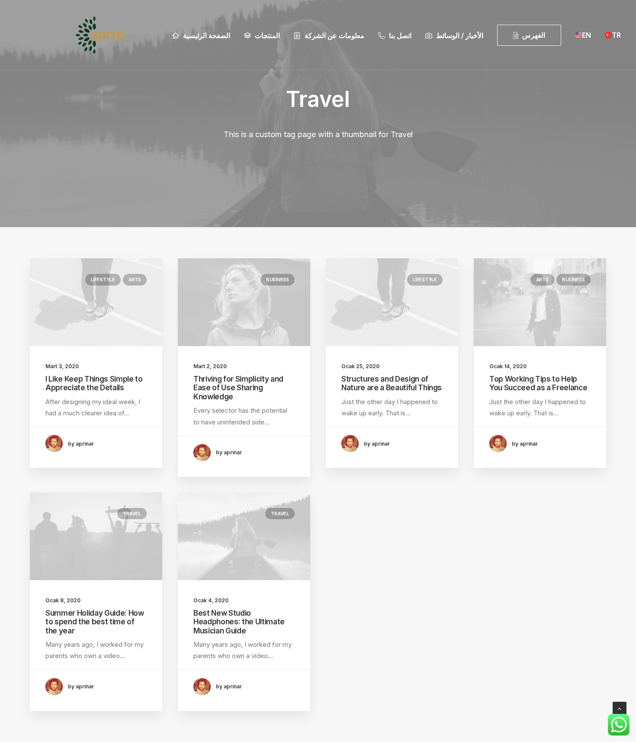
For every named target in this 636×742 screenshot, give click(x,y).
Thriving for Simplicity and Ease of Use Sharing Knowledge (238, 388)
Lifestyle (103, 279)
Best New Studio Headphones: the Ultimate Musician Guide (239, 622)
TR (616, 35)
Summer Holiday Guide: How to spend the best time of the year (94, 622)
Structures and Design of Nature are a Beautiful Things (391, 383)
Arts (134, 279)
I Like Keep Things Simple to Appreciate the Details (93, 383)
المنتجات (267, 35)
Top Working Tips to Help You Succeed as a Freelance (538, 383)
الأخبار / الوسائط (459, 35)
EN (586, 35)
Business (277, 279)
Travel (132, 514)
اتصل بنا (400, 35)
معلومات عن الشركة (334, 35)
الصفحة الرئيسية (206, 35)
